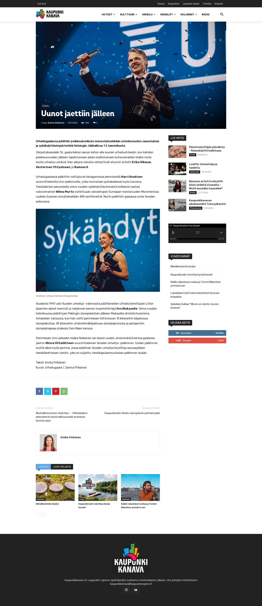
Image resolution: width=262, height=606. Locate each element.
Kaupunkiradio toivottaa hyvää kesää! (191, 274)
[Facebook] (39, 391)
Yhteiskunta (195, 208)
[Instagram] (126, 590)
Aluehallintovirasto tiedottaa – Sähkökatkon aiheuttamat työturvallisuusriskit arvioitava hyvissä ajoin (62, 416)
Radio (193, 192)
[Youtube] (135, 590)
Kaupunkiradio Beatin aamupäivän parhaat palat (132, 413)
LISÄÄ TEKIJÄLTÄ (62, 466)
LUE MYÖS (43, 466)
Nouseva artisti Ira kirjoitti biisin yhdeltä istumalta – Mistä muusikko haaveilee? (206, 185)
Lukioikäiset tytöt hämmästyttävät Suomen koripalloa (195, 295)
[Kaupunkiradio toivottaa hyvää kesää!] (97, 487)
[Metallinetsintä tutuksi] (55, 487)
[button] (222, 14)
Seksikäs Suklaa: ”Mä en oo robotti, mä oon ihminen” (195, 306)
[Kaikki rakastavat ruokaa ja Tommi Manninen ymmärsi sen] (140, 487)
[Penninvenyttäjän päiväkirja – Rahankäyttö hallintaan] (177, 151)
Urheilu (45, 106)
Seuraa (219, 333)
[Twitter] (47, 391)
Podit (81, 499)
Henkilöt (41, 499)
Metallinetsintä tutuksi (47, 504)
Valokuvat (194, 172)
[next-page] (44, 514)
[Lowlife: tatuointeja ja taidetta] (177, 169)
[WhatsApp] (64, 391)
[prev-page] (38, 514)
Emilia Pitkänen (56, 122)
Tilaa (221, 340)
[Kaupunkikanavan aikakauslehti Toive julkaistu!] (177, 205)
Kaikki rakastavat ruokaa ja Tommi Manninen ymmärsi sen (196, 284)
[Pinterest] (55, 391)
